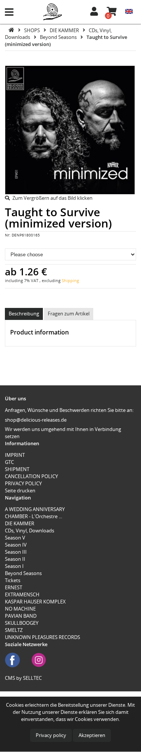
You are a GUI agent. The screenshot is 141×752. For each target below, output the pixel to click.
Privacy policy (51, 735)
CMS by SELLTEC (23, 678)
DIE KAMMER (65, 30)
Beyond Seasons (59, 37)
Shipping (70, 280)
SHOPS (32, 30)
